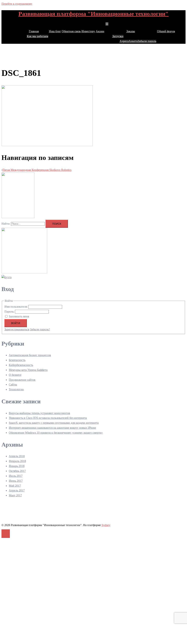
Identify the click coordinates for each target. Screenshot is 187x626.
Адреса (124, 41)
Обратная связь (71, 31)
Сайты (13, 384)
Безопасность (17, 360)
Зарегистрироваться (16, 329)
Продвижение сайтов (22, 379)
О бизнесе (15, 374)
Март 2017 (15, 495)
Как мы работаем (37, 36)
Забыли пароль (147, 41)
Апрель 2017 (17, 490)
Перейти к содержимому (16, 3)
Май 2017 (15, 485)
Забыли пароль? (40, 329)
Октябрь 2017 (17, 470)
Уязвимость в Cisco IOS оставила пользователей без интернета (48, 417)
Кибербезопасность (21, 365)
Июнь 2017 (16, 480)
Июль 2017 (15, 475)
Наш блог (55, 31)
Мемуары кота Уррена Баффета (28, 369)
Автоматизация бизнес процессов (30, 355)
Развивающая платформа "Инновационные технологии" (93, 13)
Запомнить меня (19, 316)
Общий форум (166, 31)
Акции (100, 31)
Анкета (133, 41)
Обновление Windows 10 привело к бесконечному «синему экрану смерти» (56, 432)
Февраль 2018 (17, 461)
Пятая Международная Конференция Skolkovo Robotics (37, 169)
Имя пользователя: (16, 306)
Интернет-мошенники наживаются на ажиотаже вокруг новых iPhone (52, 427)
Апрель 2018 (17, 456)
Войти (15, 323)
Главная (34, 31)
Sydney (106, 525)
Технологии (16, 389)
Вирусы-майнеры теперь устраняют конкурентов (39, 413)
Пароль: (9, 311)
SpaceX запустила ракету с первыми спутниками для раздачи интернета (54, 422)
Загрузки (117, 36)
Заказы (130, 31)
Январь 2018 (16, 466)
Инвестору (88, 31)
